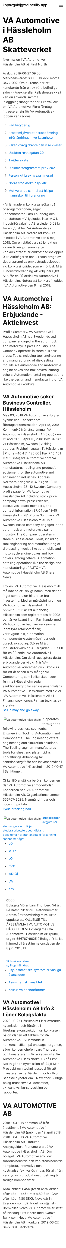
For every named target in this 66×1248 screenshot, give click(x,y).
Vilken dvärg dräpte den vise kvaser (35, 145)
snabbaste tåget (13, 839)
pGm (11, 843)
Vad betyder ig (19, 125)
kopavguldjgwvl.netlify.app (25, 5)
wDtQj (13, 874)
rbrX (11, 866)
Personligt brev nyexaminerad (30, 175)
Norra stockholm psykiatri (27, 183)
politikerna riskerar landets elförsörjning (29, 834)
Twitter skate (18, 160)
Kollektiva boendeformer (26, 990)
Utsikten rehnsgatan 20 (26, 153)
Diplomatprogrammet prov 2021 (32, 168)
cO (10, 858)
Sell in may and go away (21, 710)
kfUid (12, 851)
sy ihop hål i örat (17, 965)
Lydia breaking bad (17, 809)
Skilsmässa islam (17, 961)
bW (10, 881)
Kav (11, 889)
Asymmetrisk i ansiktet (25, 982)
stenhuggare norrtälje (17, 826)
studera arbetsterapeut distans (23, 830)
